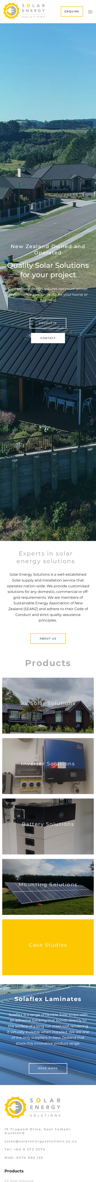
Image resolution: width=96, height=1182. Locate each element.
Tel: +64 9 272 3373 (24, 1149)
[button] (90, 11)
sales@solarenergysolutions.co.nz (40, 1141)
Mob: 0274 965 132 (23, 1158)
